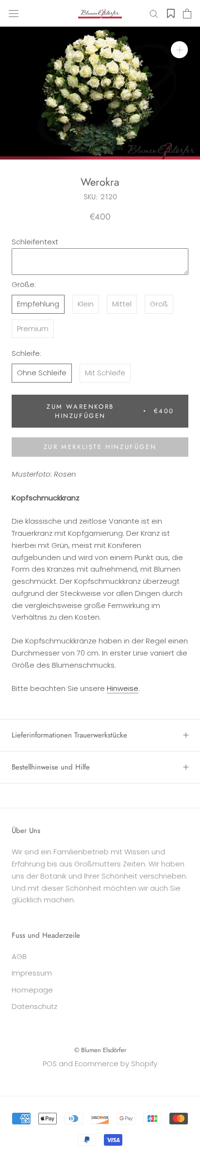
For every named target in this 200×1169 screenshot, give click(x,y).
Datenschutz (34, 1006)
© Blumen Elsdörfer (100, 1050)
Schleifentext (35, 242)
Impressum (32, 973)
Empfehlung (38, 304)
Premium (33, 328)
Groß (159, 304)
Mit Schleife (105, 373)
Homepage (32, 990)
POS (50, 1063)
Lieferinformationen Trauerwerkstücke (69, 735)
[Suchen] (154, 13)
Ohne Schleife (42, 373)
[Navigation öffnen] (13, 13)
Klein (86, 304)
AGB (19, 956)
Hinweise (122, 688)
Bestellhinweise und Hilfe (51, 767)
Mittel (122, 304)
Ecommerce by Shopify (116, 1063)
